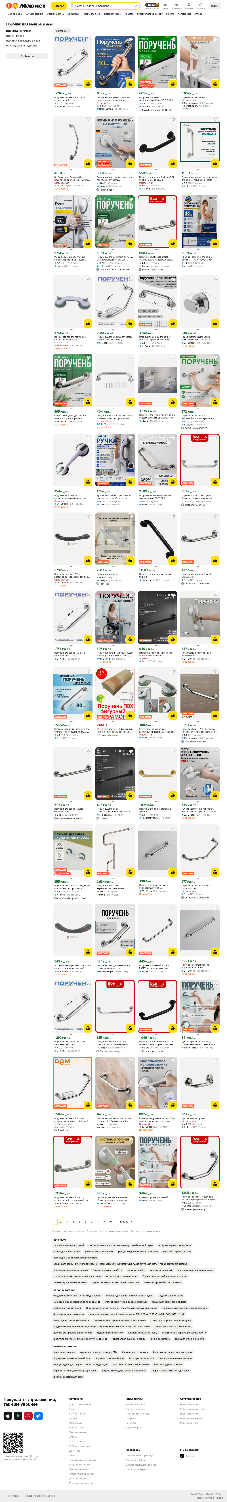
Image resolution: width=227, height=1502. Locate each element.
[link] (69, 1245)
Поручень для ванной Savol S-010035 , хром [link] (196, 575)
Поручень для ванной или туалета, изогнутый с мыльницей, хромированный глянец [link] (114, 338)
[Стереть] (136, 6)
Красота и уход (76, 1441)
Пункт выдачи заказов (191, 1418)
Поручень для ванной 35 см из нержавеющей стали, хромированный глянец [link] (69, 1043)
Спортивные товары (79, 1464)
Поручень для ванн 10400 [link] (195, 97)
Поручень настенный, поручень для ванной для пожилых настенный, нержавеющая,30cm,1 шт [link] (115, 654)
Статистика (13, 1496)
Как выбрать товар (135, 1404)
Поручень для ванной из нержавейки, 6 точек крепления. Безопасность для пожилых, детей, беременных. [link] (199, 417)
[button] (62, 30)
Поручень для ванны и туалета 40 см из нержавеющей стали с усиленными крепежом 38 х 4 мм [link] (114, 99)
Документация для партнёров (141, 1465)
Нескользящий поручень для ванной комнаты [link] (196, 654)
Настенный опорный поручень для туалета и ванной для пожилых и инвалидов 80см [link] (71, 730)
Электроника (75, 1423)
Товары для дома (77, 1432)
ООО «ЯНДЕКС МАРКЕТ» (210, 1494)
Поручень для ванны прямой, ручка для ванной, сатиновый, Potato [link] (199, 178)
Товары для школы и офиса (82, 1460)
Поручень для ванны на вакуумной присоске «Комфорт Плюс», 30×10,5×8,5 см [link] (72, 887)
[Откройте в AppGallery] (28, 1420)
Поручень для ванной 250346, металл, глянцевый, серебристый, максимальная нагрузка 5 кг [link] (71, 1120)
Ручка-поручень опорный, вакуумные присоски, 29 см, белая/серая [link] (157, 730)
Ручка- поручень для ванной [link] (153, 1197)
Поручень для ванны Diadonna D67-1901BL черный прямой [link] (157, 178)
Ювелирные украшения (81, 1483)
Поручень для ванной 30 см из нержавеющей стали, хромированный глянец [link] (69, 99)
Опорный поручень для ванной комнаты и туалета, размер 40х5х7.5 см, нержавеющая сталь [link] (71, 417)
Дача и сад (74, 1451)
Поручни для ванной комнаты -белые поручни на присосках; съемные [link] (112, 1199)
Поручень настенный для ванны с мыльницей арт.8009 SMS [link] (156, 496)
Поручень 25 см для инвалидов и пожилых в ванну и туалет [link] (113, 966)
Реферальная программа (192, 1409)
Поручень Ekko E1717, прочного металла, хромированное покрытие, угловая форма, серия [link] (200, 1198)
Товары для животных (80, 1469)
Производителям (189, 1413)
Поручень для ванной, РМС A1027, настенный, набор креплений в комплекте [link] (114, 1120)
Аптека (73, 1437)
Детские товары (77, 1478)
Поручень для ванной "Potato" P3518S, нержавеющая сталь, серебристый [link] (154, 967)
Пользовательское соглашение (39, 1496)
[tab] (15, 14)
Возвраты (131, 1423)
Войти (215, 5)
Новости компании (189, 1404)
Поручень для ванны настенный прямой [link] (155, 575)
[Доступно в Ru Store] (38, 1420)
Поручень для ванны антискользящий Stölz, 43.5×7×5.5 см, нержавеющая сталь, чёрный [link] (156, 99)
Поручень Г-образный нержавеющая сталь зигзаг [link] (110, 887)
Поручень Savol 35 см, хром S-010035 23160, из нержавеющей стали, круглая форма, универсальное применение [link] (155, 258)
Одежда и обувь (77, 1427)
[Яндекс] (219, 1498)
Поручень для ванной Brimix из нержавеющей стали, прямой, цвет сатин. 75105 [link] (72, 1199)
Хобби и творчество (79, 1446)
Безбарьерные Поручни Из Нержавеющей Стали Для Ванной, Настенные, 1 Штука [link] (71, 178)
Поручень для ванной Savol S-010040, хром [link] (69, 810)
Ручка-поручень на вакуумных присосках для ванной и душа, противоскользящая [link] (69, 258)
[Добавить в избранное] (88, 40)
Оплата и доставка (135, 1409)
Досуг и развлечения (80, 1404)
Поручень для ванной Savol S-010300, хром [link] (196, 887)
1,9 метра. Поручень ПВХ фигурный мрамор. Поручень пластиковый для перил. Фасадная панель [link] (114, 730)
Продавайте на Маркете (138, 1460)
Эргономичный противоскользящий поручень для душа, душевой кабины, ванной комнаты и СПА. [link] (72, 967)
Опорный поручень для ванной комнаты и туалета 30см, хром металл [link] (197, 258)
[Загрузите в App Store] (8, 1420)
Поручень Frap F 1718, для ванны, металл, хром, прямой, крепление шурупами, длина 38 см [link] (198, 730)
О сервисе (131, 1418)
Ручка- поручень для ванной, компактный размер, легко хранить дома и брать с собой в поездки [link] (199, 1043)
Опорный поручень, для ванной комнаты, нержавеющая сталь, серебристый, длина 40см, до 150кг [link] (157, 338)
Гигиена (73, 1418)
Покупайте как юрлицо (137, 1413)
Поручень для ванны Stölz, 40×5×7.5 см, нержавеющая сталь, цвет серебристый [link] (115, 258)
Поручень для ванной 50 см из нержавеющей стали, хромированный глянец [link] (69, 654)
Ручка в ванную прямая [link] (193, 1118)
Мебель (73, 1409)
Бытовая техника (77, 1413)
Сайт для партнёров (136, 1469)
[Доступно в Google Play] (18, 1420)
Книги (72, 1455)
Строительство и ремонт (82, 1474)
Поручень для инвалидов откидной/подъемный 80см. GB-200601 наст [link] (157, 416)
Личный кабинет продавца (139, 1455)
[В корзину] (88, 84)
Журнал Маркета (134, 1427)
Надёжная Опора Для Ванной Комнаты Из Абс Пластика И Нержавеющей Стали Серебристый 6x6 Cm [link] (199, 338)
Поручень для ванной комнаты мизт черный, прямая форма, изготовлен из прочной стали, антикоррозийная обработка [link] (157, 1043)
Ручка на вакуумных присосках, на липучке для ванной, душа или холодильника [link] (114, 497)
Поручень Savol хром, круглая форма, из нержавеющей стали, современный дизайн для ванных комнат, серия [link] (198, 497)
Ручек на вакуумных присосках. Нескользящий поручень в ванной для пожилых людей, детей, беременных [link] (199, 810)
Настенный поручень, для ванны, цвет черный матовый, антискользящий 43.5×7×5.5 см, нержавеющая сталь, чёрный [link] (155, 654)
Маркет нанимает (189, 1423)
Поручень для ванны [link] (107, 574)
